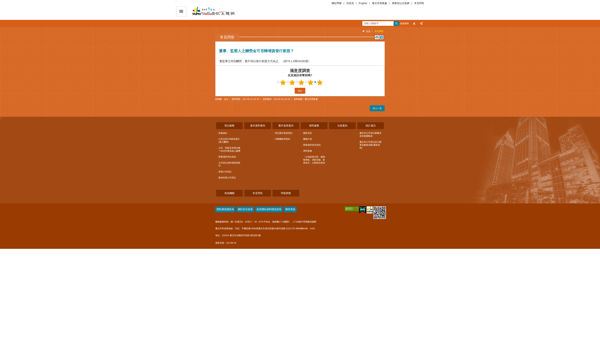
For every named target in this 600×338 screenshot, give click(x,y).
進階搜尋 (404, 23)
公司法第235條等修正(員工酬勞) (229, 140)
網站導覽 (337, 3)
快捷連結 (222, 133)
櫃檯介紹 (307, 139)
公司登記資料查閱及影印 (229, 164)
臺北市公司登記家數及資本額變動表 (370, 134)
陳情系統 (290, 209)
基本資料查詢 (257, 125)
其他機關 (229, 193)
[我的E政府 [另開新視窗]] (362, 210)
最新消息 (307, 133)
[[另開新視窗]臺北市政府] (370, 209)
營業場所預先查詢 (227, 157)
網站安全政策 (245, 209)
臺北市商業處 (379, 3)
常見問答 (419, 3)
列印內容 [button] (377, 37)
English (363, 3)
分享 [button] (421, 23)
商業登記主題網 (400, 3)
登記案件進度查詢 (283, 133)
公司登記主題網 (219, 11)
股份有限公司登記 (227, 177)
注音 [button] (381, 37)
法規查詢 (342, 125)
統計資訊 (371, 125)
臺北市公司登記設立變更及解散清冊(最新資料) (370, 145)
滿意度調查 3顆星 (301, 82)
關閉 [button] (181, 11)
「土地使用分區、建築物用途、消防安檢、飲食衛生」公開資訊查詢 (314, 160)
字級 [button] (414, 23)
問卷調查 (286, 193)
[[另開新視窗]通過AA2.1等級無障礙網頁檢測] (351, 208)
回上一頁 (377, 108)
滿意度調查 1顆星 (283, 82)
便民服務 (314, 125)
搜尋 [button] (396, 23)
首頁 (368, 31)
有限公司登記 (225, 171)
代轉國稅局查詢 (282, 139)
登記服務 (229, 125)
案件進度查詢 (285, 125)
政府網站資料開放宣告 (269, 209)
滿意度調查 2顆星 (292, 82)
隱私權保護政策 (225, 209)
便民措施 (307, 151)
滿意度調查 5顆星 (320, 82)
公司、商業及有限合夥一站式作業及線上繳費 (229, 149)
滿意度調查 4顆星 (311, 82)
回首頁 (350, 3)
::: (176, 1)
